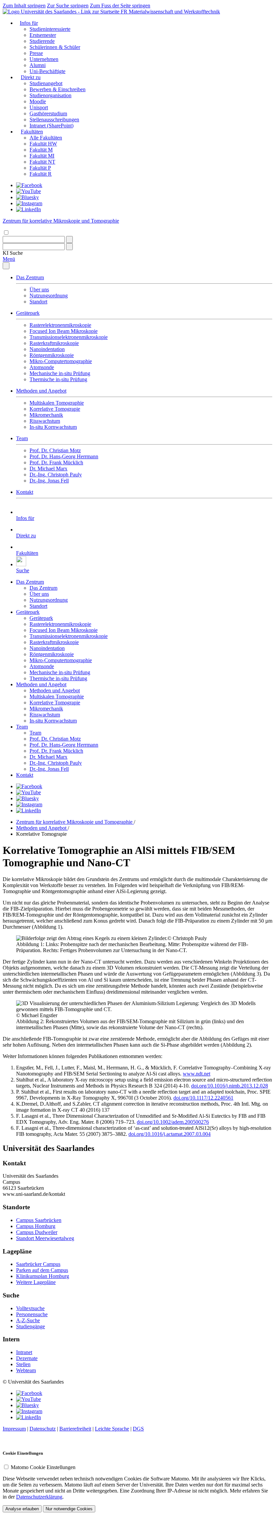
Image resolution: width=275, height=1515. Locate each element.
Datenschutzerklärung (39, 1497)
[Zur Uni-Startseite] (62, 11)
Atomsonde (42, 367)
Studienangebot (46, 83)
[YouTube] (28, 191)
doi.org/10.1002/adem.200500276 (173, 1122)
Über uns (39, 289)
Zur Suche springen (68, 5)
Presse (36, 53)
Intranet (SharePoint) (51, 125)
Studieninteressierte (50, 29)
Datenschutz (43, 1429)
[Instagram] (29, 203)
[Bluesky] (27, 197)
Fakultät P (40, 168)
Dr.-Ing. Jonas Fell (49, 480)
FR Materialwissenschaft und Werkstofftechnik (170, 11)
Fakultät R (41, 174)
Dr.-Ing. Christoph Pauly (56, 474)
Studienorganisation (50, 95)
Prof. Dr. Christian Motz (55, 450)
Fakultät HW (43, 144)
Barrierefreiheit (75, 1429)
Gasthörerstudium (48, 113)
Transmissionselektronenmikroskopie (69, 337)
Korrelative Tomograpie (55, 409)
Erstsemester (43, 35)
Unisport (39, 107)
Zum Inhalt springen (24, 5)
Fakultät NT (42, 162)
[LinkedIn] (28, 209)
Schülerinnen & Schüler (55, 47)
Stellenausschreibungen (54, 119)
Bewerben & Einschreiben (58, 89)
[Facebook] (29, 185)
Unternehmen (44, 59)
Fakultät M (41, 150)
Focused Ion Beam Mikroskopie (64, 331)
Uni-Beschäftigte (47, 71)
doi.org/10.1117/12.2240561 (203, 1098)
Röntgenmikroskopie (52, 355)
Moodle (38, 101)
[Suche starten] (69, 239)
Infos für (29, 23)
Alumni (38, 65)
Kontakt (24, 492)
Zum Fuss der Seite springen (120, 5)
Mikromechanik (46, 415)
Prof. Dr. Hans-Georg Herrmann (64, 456)
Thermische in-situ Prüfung (58, 379)
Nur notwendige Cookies (69, 1508)
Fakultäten (32, 131)
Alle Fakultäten (46, 137)
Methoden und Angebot (41, 391)
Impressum (14, 1429)
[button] (13, 253)
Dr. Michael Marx (48, 468)
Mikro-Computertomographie (61, 361)
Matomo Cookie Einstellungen (43, 1467)
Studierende (42, 41)
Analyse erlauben (22, 1508)
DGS (138, 1429)
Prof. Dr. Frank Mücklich (56, 462)
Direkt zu (31, 77)
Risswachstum (45, 421)
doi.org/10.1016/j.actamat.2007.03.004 (169, 1134)
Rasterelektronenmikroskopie (60, 325)
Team (22, 438)
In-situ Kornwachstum (53, 427)
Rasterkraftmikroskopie (54, 343)
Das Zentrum (30, 277)
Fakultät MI (42, 156)
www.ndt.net (196, 1073)
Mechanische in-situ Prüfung (60, 373)
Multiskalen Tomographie (57, 403)
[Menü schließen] (6, 265)
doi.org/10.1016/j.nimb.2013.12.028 (229, 1086)
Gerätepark (28, 313)
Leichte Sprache (112, 1429)
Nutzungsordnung (49, 295)
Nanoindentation (47, 349)
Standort (38, 301)
